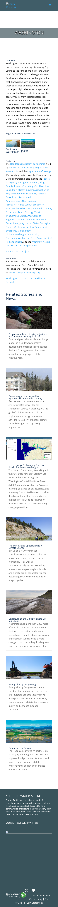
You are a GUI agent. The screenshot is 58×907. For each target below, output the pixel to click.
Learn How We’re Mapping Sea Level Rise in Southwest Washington (26, 466)
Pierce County (25, 204)
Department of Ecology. (39, 171)
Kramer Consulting (23, 186)
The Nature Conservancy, (21, 167)
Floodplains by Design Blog (22, 684)
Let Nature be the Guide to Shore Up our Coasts (27, 619)
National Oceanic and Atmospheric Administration (26, 197)
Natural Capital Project (17, 251)
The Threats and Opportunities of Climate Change (25, 546)
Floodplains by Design (19, 748)
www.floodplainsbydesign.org (25, 272)
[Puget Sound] (28, 143)
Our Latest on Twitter (22, 823)
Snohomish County (22, 208)
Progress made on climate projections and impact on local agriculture (27, 335)
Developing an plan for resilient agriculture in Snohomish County (25, 397)
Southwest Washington (12, 150)
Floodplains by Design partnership (28, 163)
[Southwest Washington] (13, 143)
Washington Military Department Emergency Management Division (26, 231)
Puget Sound (24, 152)
